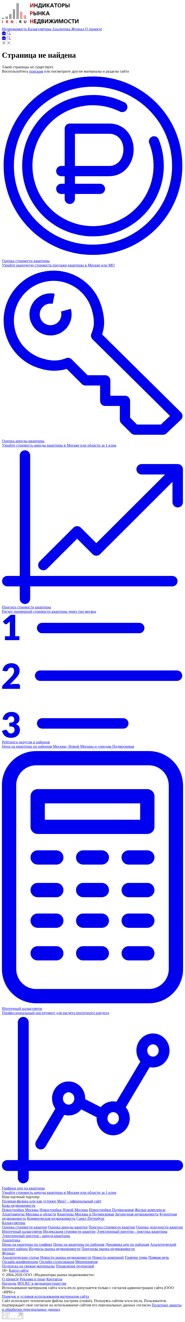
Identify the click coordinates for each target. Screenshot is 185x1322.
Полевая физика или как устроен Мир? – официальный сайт (51, 1201)
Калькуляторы (40, 29)
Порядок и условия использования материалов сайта (45, 1296)
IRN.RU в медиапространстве (41, 1283)
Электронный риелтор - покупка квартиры (132, 1231)
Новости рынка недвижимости (65, 1257)
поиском (36, 71)
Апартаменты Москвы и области (29, 1214)
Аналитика (61, 29)
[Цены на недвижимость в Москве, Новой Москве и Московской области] (40, 25)
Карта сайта (18, 1270)
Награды (9, 1283)
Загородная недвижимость (137, 1214)
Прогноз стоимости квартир (112, 1227)
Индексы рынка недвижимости (54, 1249)
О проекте (93, 29)
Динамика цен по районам (127, 1244)
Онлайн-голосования (56, 1262)
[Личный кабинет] (4, 34)
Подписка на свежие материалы (28, 1266)
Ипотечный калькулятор (22, 1231)
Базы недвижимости (18, 1205)
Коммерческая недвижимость (51, 1218)
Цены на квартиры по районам (78, 1244)
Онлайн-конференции (20, 1262)
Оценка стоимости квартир (24, 1227)
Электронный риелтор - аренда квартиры (36, 1236)
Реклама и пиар (32, 1279)
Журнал (78, 29)
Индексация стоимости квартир (69, 1231)
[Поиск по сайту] (9, 34)
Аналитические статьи (20, 1257)
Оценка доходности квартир (159, 1227)
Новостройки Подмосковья (111, 1210)
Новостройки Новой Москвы (64, 1210)
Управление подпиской (75, 1266)
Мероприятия (86, 1262)
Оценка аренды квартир (68, 1227)
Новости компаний (108, 1257)
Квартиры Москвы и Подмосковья (85, 1214)
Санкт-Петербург (90, 1218)
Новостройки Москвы (20, 1210)
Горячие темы (136, 1257)
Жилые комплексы (150, 1210)
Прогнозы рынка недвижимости (108, 1249)
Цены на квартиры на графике (27, 1244)
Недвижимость (15, 29)
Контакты (54, 1279)
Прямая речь (158, 1257)
